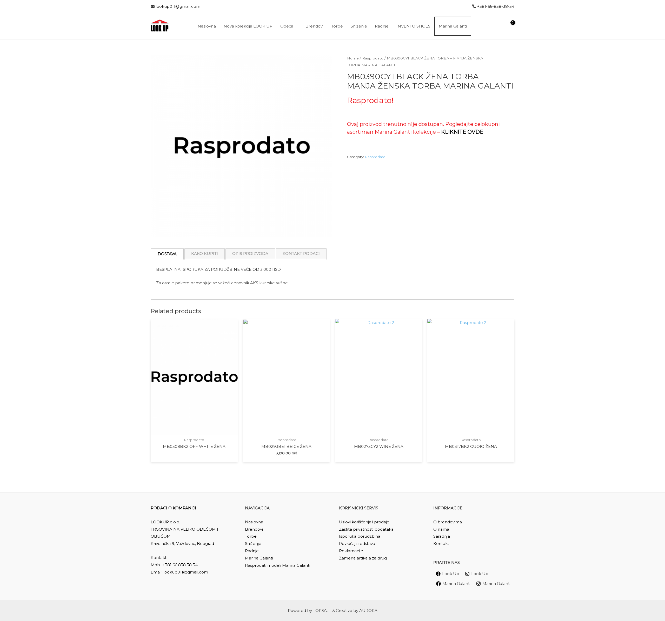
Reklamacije (351, 550)
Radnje (252, 550)
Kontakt (441, 543)
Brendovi (254, 529)
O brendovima (447, 521)
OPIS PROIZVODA (250, 253)
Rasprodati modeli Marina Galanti (277, 565)
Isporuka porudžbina (359, 536)
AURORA (368, 610)
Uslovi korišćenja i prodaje (364, 521)
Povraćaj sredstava (357, 543)
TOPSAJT (322, 610)
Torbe (251, 536)
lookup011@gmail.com (178, 6)
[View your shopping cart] (509, 26)
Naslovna (254, 521)
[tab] (167, 254)
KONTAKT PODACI (301, 253)
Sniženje (253, 543)
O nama (441, 529)
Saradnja (441, 536)
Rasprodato (372, 58)
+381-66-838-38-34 (495, 6)
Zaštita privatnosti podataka (366, 529)
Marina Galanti (259, 558)
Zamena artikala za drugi (363, 558)
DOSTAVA (167, 253)
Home (353, 58)
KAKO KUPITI (204, 253)
